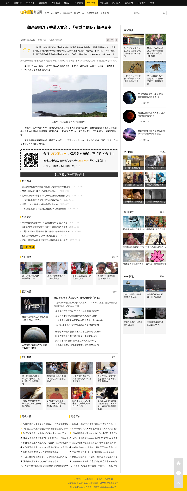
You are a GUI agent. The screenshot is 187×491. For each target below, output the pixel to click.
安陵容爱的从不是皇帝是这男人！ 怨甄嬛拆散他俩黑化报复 (50, 424)
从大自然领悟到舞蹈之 (156, 202)
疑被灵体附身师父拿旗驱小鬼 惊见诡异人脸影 (76, 316)
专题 (152, 3)
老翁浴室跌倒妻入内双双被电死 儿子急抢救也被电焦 (79, 320)
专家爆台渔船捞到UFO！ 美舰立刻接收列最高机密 (44, 223)
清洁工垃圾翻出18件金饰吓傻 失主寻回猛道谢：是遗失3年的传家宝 (102, 457)
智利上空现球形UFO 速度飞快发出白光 (39, 236)
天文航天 (116, 3)
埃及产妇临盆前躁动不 (156, 185)
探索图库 (141, 3)
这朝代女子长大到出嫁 (133, 202)
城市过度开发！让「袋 (133, 185)
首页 (7, 3)
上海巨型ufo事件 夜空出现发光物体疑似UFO (42, 200)
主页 (47, 13)
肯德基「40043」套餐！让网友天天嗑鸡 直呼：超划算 (96, 447)
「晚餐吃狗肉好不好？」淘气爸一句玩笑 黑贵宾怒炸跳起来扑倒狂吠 (103, 433)
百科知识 (18, 3)
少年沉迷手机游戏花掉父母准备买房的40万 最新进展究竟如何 (100, 438)
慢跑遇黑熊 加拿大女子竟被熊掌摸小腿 (41, 452)
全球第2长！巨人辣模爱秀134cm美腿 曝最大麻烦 (77, 325)
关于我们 (78, 479)
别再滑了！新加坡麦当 (133, 168)
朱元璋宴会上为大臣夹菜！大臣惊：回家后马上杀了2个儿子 (50, 443)
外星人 (67, 3)
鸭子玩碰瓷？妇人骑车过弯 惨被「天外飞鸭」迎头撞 (96, 429)
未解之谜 (104, 3)
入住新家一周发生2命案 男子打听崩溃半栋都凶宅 (94, 461)
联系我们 (88, 479)
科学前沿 (79, 3)
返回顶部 (178, 483)
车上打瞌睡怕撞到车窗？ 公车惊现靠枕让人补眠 (45, 457)
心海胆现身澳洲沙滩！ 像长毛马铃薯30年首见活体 (46, 447)
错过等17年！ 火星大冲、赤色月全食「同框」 (77, 297)
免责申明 (109, 479)
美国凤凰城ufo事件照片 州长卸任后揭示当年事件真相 (46, 187)
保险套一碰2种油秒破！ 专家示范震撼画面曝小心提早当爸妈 (99, 424)
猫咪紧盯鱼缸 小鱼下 (156, 168)
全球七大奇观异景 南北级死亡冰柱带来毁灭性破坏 (78, 332)
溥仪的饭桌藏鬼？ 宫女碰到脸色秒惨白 (41, 461)
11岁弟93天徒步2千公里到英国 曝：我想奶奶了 (93, 452)
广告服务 (99, 479)
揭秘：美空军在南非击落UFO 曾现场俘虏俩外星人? (45, 240)
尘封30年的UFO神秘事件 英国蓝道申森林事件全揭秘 (46, 231)
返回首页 (178, 463)
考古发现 (56, 3)
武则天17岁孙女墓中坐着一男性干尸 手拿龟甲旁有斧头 (98, 466)
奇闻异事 (30, 3)
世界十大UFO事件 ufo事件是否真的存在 (40, 204)
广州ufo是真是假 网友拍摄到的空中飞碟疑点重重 (44, 209)
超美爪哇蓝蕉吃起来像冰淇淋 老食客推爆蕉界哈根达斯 (97, 443)
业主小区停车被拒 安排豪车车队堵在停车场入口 (77, 345)
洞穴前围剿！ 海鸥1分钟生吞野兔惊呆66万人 (75, 341)
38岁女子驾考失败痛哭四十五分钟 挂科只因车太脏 (46, 438)
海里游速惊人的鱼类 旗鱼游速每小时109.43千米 (44, 433)
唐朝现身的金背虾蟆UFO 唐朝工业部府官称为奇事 (44, 227)
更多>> (115, 257)
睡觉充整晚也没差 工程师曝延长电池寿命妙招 (76, 336)
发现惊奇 (129, 3)
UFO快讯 (91, 3)
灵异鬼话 (43, 3)
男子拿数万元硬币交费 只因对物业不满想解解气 (77, 311)
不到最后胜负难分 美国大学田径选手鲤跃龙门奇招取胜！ (49, 429)
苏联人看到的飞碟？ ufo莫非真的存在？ (40, 191)
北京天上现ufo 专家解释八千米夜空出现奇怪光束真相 (46, 196)
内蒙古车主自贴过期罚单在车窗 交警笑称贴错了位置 (48, 466)
